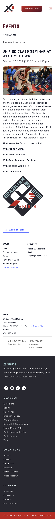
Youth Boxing (10, 436)
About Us (8, 491)
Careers (7, 499)
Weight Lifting (10, 420)
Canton (7, 459)
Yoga (6, 440)
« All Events (9, 34)
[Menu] (50, 9)
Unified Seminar (10, 267)
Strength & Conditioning (15, 424)
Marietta (7, 467)
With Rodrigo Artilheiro (16, 165)
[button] (6, 388)
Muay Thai (8, 412)
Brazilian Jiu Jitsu (11, 416)
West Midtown (10, 475)
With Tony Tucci (12, 171)
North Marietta (10, 471)
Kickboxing (8, 403)
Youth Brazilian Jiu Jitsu (15, 432)
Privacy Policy (10, 503)
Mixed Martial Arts (12, 428)
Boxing (7, 408)
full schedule (10, 137)
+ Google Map (37, 326)
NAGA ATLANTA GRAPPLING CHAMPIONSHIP (35, 344)
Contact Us (8, 495)
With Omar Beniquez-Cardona (19, 160)
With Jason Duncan (14, 154)
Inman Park (9, 463)
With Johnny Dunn (13, 148)
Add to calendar (16, 230)
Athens (7, 455)
